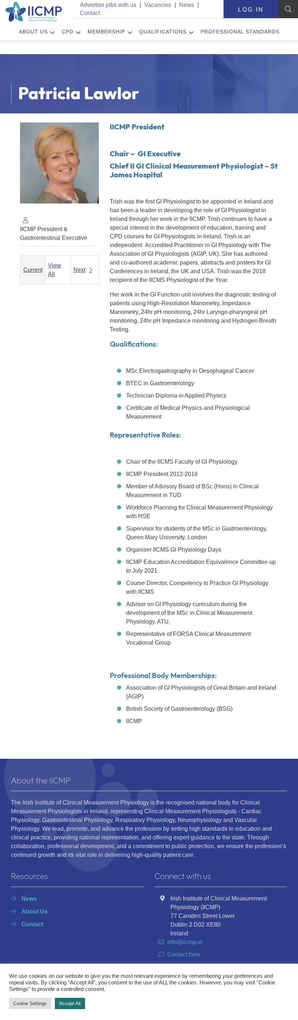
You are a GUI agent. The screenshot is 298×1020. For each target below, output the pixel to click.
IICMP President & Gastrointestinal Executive (53, 233)
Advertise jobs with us (108, 5)
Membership (106, 32)
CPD (67, 32)
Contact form (183, 954)
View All (54, 269)
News (186, 5)
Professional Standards (240, 32)
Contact (90, 13)
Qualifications (162, 32)
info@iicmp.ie (184, 942)
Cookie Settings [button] (30, 1003)
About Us (33, 32)
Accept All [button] (70, 1003)
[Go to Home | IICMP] (33, 11)
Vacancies (157, 5)
